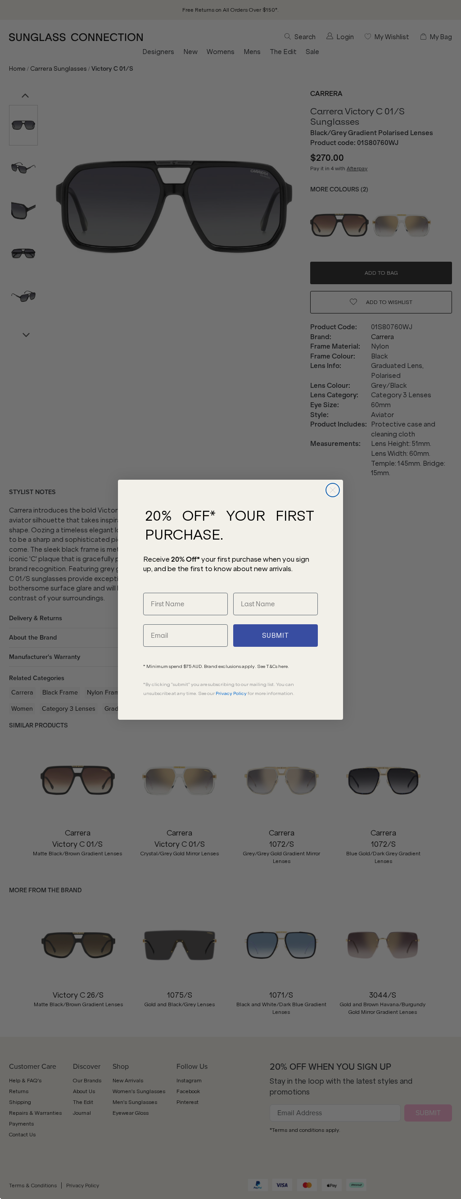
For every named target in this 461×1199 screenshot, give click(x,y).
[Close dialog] (332, 490)
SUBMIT (275, 635)
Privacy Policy (231, 693)
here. (283, 666)
